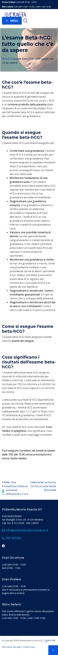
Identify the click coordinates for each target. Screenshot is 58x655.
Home (5, 59)
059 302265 (13, 538)
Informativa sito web (11, 647)
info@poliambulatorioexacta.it (26, 530)
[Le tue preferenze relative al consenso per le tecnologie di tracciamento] (3, 491)
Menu (14, 21)
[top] (53, 650)
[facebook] (3, 546)
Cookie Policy (29, 647)
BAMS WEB (50, 640)
